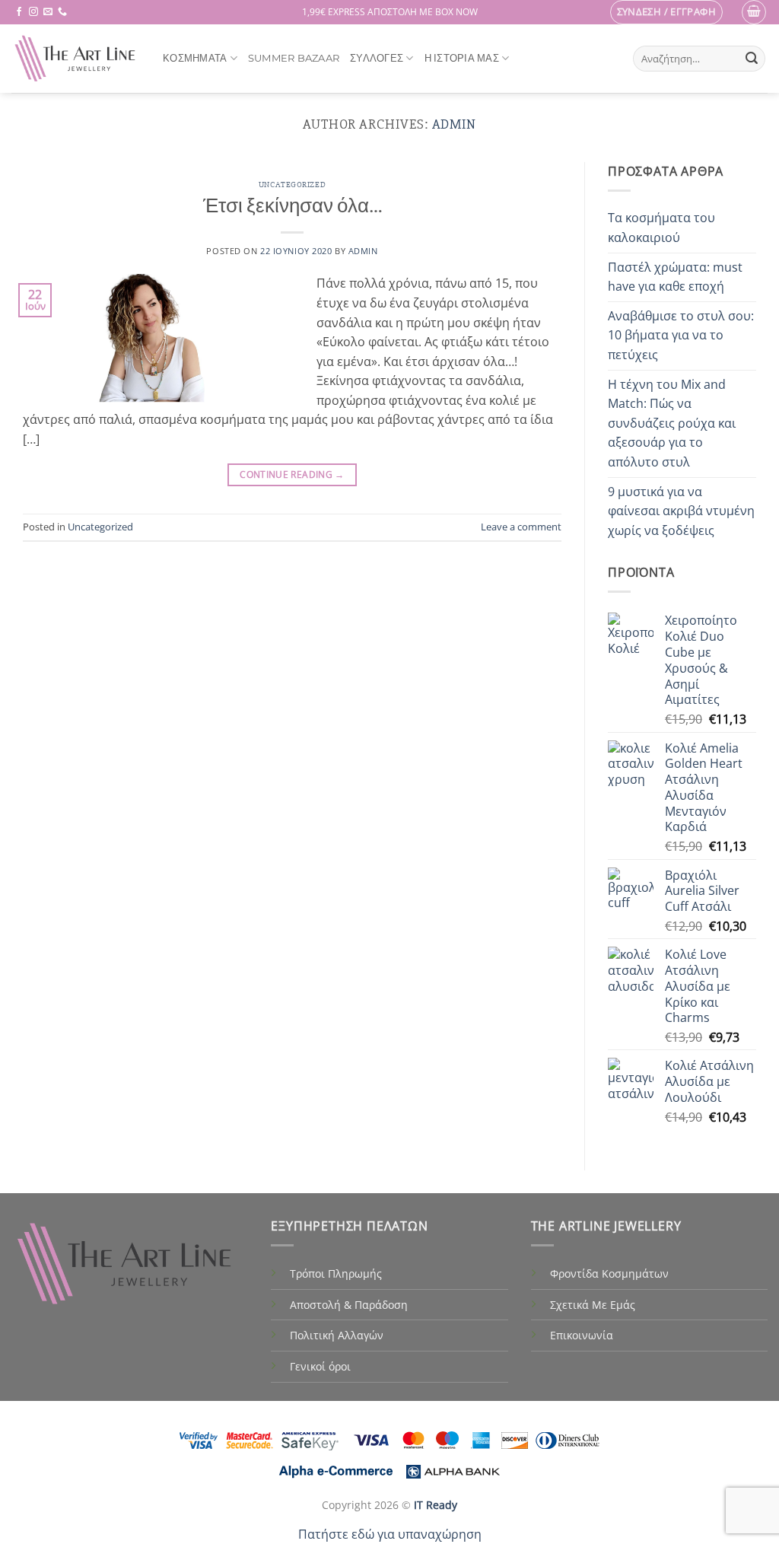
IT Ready (435, 1505)
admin (454, 124)
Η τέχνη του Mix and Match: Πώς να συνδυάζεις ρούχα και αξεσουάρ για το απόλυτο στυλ (672, 423)
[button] (666, 12)
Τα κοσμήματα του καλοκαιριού (661, 227)
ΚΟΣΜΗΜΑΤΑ (195, 58)
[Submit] (752, 59)
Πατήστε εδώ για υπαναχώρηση (390, 1534)
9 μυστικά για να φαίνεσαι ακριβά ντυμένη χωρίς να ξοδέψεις (681, 511)
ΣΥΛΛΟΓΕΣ (376, 58)
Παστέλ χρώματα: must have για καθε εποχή (675, 277)
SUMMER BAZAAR (293, 58)
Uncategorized (292, 184)
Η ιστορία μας (461, 58)
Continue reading (292, 474)
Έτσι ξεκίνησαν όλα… (292, 206)
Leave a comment (521, 526)
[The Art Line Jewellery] (75, 58)
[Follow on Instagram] (33, 12)
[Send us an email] (47, 12)
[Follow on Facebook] (19, 12)
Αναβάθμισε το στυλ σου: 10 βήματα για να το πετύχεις (681, 335)
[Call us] (62, 12)
